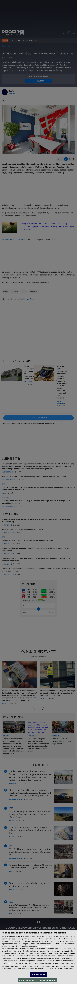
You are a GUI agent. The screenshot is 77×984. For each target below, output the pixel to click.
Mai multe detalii (44, 946)
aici (9, 963)
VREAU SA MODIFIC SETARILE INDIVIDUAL (37, 980)
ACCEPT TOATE (38, 974)
